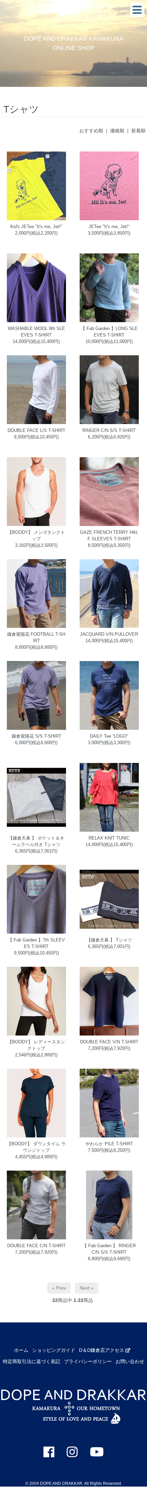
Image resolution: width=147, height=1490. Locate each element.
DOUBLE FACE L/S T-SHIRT (36, 430)
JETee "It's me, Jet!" (109, 226)
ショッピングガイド (53, 1350)
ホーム (21, 1350)
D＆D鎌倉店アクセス (102, 1350)
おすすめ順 (91, 130)
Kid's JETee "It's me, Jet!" (36, 226)
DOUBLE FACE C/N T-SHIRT (36, 1245)
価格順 (117, 130)
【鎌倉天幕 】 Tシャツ (109, 940)
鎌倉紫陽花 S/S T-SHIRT (36, 736)
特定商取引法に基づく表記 (31, 1361)
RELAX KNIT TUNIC (109, 838)
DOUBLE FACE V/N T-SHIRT (109, 1042)
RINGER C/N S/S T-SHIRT (109, 430)
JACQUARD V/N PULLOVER (109, 634)
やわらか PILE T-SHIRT (109, 1144)
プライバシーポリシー (88, 1361)
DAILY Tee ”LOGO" (109, 736)
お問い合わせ (130, 1361)
